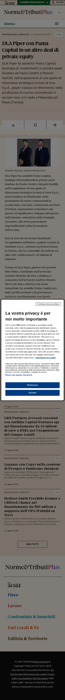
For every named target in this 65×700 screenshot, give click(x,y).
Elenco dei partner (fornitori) (18, 375)
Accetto (32, 393)
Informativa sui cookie (45, 358)
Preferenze (32, 385)
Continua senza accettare (48, 304)
